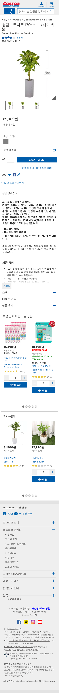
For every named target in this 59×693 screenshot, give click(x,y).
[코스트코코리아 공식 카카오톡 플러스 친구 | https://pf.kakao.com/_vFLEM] (26, 622)
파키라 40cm (38, 458)
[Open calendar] (54, 150)
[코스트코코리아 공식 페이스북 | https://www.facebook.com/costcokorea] (19, 622)
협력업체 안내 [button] (11, 588)
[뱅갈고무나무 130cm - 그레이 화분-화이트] (12, 141)
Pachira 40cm (38, 461)
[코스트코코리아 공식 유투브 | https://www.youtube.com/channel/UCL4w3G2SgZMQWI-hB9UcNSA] (40, 622)
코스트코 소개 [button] (11, 522)
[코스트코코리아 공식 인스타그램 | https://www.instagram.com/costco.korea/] (33, 622)
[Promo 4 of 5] (33, 407)
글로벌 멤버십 (12, 566)
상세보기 (6, 285)
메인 (4, 19)
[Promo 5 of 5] (36, 407)
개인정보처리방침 (41, 608)
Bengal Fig (8, 461)
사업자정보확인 (31, 649)
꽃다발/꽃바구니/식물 (36, 19)
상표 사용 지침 (29, 614)
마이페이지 (10, 552)
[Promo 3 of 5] (29, 407)
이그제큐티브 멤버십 (15, 543)
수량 (4, 159)
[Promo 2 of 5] (26, 407)
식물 (50, 19)
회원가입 (9, 534)
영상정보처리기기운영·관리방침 (29, 611)
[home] (11, 4)
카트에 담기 (15, 384)
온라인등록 (10, 548)
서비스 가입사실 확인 (13, 675)
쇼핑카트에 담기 (37, 159)
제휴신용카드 (12, 562)
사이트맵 (13, 608)
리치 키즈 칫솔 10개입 (41, 366)
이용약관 (25, 608)
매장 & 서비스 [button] (11, 581)
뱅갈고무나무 (10, 458)
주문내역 (9, 557)
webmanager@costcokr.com (18, 646)
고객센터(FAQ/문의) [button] (14, 573)
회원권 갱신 (11, 539)
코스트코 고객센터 (15, 508)
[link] (9, 175)
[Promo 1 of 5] (23, 407)
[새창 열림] (7, 655)
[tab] (29, 522)
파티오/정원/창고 (16, 19)
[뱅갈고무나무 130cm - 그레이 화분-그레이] (5, 141)
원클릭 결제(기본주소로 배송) (37, 167)
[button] (51, 11)
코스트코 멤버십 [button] (12, 529)
